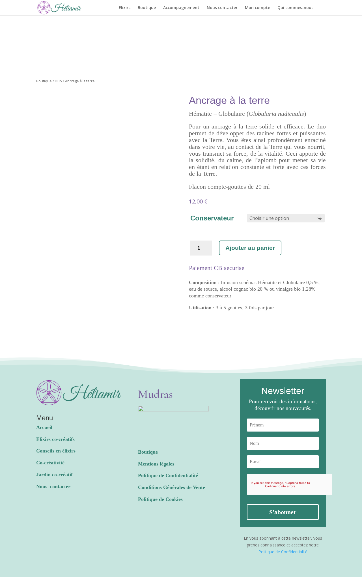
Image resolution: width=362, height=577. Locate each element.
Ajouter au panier (250, 247)
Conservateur (212, 218)
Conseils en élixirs (56, 451)
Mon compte (257, 8)
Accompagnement (181, 8)
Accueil (44, 427)
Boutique (147, 8)
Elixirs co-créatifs (55, 439)
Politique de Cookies (160, 499)
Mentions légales (156, 464)
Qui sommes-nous (295, 8)
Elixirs (124, 8)
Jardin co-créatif (54, 474)
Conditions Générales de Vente (171, 487)
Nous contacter (222, 8)
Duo (58, 80)
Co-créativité (50, 463)
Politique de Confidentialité (168, 475)
